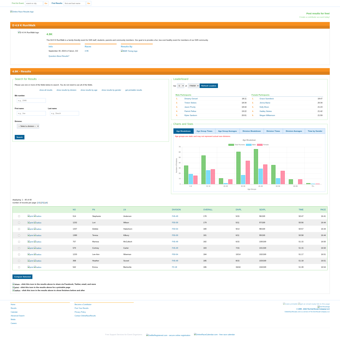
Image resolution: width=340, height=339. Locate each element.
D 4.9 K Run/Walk (23, 25)
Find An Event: (18, 3)
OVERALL (207, 209)
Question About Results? (59, 56)
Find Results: (57, 3)
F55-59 (175, 222)
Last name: (52, 108)
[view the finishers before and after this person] (37, 216)
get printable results (133, 90)
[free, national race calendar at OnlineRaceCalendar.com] (214, 334)
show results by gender (111, 90)
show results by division (66, 90)
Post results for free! (318, 13)
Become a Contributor (83, 304)
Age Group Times (204, 131)
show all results (45, 90)
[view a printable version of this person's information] (30, 216)
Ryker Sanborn (190, 115)
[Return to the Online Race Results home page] (22, 11)
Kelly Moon (264, 107)
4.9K (87, 51)
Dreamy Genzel (191, 99)
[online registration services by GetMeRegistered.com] (168, 334)
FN (93, 209)
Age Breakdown (183, 131)
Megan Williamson (267, 115)
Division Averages (294, 131)
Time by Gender (315, 131)
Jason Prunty (190, 107)
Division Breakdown (252, 131)
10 (39, 203)
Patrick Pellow (190, 111)
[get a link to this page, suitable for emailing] (314, 304)
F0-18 (174, 267)
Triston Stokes (190, 103)
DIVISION (176, 209)
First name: (19, 108)
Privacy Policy (80, 312)
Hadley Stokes (266, 111)
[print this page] (290, 304)
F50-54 (175, 229)
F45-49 (175, 216)
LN (124, 209)
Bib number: (20, 96)
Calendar (14, 312)
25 (42, 203)
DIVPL (238, 209)
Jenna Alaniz (265, 103)
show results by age (89, 90)
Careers (14, 323)
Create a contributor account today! (314, 17)
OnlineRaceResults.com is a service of (307, 311)
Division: (18, 121)
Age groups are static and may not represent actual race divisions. (203, 136)
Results (14, 308)
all (46, 203)
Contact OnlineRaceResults (85, 316)
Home (13, 304)
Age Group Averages (227, 131)
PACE (323, 209)
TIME (301, 209)
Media (13, 319)
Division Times (273, 131)
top (174, 86)
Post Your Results (82, 308)
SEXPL (262, 209)
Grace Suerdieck (267, 99)
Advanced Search (17, 316)
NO (74, 209)
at (186, 86)
